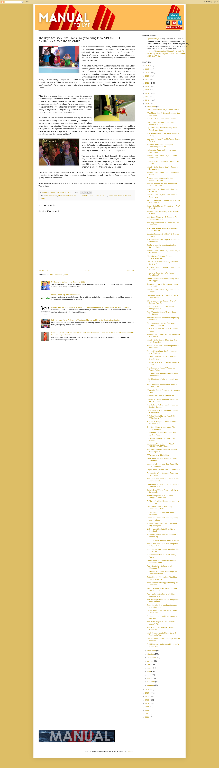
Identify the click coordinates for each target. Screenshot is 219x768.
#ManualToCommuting (157, 51)
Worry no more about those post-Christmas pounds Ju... (160, 145)
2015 (147, 104)
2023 (147, 76)
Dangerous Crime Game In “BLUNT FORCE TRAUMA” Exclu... (161, 445)
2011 (147, 700)
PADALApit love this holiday (158, 455)
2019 (147, 90)
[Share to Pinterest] (90, 192)
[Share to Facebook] (88, 192)
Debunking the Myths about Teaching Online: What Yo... (162, 578)
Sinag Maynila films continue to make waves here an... (162, 606)
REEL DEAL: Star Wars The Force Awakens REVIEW (160, 123)
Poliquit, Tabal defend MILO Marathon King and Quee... (162, 524)
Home (87, 270)
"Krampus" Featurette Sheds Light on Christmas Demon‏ (162, 572)
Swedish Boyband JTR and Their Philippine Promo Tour (160, 496)
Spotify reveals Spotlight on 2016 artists (163, 540)
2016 (147, 100)
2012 (147, 696)
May (149, 671)
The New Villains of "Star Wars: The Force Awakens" (161, 428)
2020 (147, 86)
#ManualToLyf (171, 51)
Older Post (130, 270)
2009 (147, 707)
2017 (147, 97)
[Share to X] (86, 192)
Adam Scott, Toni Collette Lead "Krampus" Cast (159, 567)
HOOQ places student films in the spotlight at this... (160, 307)
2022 (147, 79)
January (150, 685)
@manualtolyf (153, 39)
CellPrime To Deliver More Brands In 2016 (68, 282)
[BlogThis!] (83, 192)
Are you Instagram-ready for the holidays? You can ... (160, 179)
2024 (147, 73)
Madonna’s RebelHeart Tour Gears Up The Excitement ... (162, 465)
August (150, 661)
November (151, 651)
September (152, 657)
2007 (147, 714)
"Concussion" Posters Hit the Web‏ (160, 396)
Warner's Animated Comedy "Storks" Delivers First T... (161, 302)
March (150, 678)
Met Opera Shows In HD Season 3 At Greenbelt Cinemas (162, 218)
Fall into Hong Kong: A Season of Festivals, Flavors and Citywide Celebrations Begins (85, 320)
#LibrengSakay (154, 54)
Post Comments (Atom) (59, 275)
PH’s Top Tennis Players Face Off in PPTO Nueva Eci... (161, 417)
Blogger (130, 751)
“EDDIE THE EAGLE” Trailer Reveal (161, 119)
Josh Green (112, 196)
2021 (147, 83)
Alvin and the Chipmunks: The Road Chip (73, 196)
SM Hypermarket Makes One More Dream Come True (161, 324)
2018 (147, 93)
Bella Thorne (94, 196)
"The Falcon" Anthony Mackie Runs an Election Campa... (162, 406)
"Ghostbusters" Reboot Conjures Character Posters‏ (160, 257)
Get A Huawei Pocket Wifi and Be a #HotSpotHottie (161, 530)
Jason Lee (103, 196)
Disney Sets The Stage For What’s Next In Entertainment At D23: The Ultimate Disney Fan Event (90, 307)
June (149, 668)
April (149, 675)
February (151, 682)
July (149, 664)
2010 (147, 703)
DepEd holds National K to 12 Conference (163, 470)
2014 (147, 689)
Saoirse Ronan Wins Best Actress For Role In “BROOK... (162, 185)
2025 (147, 69)
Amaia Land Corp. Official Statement (65, 295)
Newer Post (43, 270)
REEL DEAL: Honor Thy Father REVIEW (163, 110)
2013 (147, 693)
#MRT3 (181, 51)
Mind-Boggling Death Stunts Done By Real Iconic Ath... (162, 634)
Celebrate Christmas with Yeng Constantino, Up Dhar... (159, 508)
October (150, 654)
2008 (147, 710)
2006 (147, 717)
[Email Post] (76, 192)
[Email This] (81, 192)
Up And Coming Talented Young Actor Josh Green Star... (162, 129)
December (151, 107)
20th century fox (51, 196)
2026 (147, 66)
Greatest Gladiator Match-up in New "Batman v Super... (161, 561)
